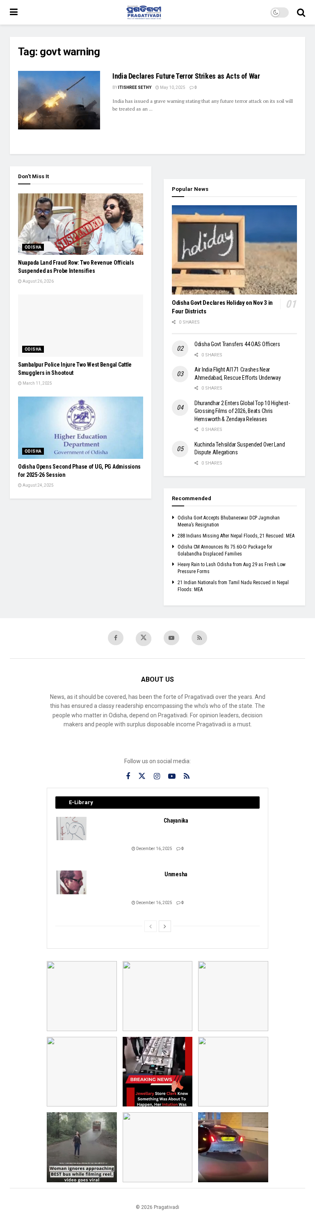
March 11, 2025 (37, 383)
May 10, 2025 (172, 87)
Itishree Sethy (134, 87)
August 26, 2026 (38, 281)
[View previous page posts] (150, 926)
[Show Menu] (14, 12)
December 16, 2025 (153, 848)
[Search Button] (301, 12)
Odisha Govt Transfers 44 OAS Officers (237, 344)
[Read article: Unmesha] (71, 882)
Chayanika (176, 820)
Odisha (33, 247)
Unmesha (175, 874)
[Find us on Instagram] (157, 776)
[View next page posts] (165, 926)
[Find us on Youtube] (171, 637)
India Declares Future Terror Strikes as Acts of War (186, 76)
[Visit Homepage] (144, 12)
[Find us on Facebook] (115, 637)
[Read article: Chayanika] (71, 828)
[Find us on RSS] (199, 637)
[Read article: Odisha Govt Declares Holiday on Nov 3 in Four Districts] (234, 250)
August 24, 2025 (38, 485)
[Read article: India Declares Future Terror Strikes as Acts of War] (59, 100)
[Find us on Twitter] (143, 638)
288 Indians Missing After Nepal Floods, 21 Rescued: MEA (236, 536)
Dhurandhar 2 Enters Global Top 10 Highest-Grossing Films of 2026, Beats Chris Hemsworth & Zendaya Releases (242, 411)
